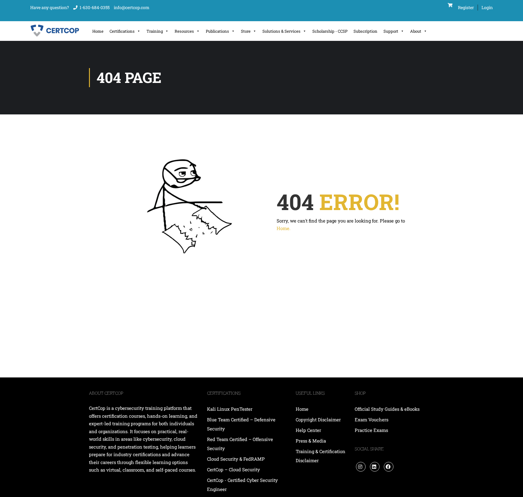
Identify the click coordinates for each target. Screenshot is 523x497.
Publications (217, 31)
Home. (284, 228)
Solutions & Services (281, 31)
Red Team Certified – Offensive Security (240, 443)
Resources (184, 31)
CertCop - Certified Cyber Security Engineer (242, 484)
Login (487, 7)
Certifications (122, 31)
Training (154, 31)
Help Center (308, 430)
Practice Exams (371, 430)
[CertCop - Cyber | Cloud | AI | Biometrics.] (55, 31)
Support (390, 31)
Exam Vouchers (371, 419)
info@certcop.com (132, 7)
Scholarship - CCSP (329, 31)
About (415, 31)
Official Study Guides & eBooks (387, 409)
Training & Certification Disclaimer (320, 455)
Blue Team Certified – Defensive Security (241, 424)
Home (98, 31)
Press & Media (311, 441)
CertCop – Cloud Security (234, 469)
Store (246, 31)
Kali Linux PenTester (229, 409)
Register (466, 7)
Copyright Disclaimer (318, 419)
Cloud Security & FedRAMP (236, 459)
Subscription (365, 31)
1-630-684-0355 (95, 7)
